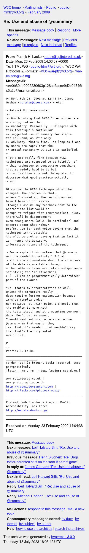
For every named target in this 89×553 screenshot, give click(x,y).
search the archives (69, 528)
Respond (63, 30)
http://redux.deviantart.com (29, 386)
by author (44, 524)
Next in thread (51, 45)
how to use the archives (34, 528)
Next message (50, 40)
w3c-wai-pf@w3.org (56, 71)
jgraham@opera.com (34, 102)
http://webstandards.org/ (27, 410)
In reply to (30, 45)
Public (51, 7)
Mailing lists (33, 7)
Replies (70, 45)
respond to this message (46, 509)
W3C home (12, 7)
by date (67, 519)
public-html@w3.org (46, 66)
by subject (27, 524)
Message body (43, 30)
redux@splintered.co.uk (62, 57)
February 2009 (38, 12)
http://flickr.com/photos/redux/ (33, 390)
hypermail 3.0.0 (63, 537)
